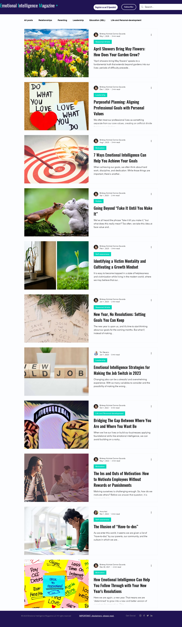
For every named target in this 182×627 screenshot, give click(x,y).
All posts (28, 20)
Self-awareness (102, 254)
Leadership (78, 20)
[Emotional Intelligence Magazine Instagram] (140, 615)
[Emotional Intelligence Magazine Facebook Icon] (144, 615)
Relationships (45, 20)
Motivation (100, 148)
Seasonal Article (102, 42)
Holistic (98, 201)
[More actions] (152, 34)
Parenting (62, 20)
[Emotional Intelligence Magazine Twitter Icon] (147, 615)
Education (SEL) (97, 20)
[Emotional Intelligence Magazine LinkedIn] (151, 615)
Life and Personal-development (126, 20)
